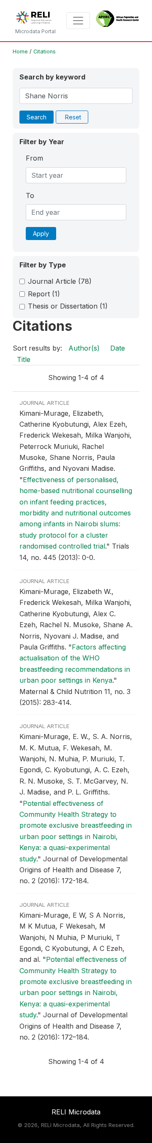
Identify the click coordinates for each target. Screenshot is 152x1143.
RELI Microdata (76, 1112)
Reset (73, 117)
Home (20, 51)
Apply (41, 233)
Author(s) (84, 348)
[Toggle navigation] (78, 20)
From (34, 158)
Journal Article (60, 281)
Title (23, 359)
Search (36, 117)
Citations (44, 51)
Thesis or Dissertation (68, 306)
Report (44, 294)
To (30, 195)
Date (117, 348)
